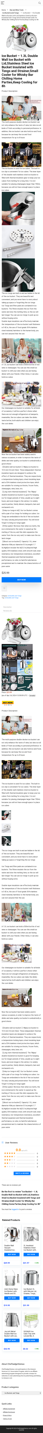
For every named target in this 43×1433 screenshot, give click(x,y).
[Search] (39, 3)
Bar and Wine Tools (16, 10)
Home (4, 10)
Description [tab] (7, 607)
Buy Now (21, 580)
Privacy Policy (7, 1415)
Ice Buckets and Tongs (11, 13)
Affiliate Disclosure (9, 1412)
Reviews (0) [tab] (7, 611)
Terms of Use (7, 1419)
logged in (15, 1209)
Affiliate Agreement (9, 1409)
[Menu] (2, 3)
